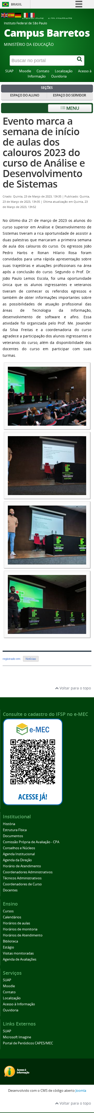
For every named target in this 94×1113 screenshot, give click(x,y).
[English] (4, 14)
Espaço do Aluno (24, 95)
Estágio (8, 947)
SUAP (9, 71)
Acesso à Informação (19, 1004)
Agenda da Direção (17, 860)
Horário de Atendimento (22, 866)
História (9, 824)
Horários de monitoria (20, 929)
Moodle (25, 71)
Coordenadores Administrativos (27, 872)
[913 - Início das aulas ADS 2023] (47, 423)
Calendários (12, 917)
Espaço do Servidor (69, 95)
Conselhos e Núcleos (19, 848)
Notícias (31, 658)
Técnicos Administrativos (22, 878)
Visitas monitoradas (18, 953)
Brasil (16, 4)
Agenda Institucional (19, 854)
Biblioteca (10, 941)
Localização (64, 71)
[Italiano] (25, 14)
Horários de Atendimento (23, 935)
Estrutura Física (15, 830)
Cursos (8, 911)
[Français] (31, 14)
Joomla (80, 1090)
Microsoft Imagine (17, 1037)
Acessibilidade (33, 19)
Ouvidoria (59, 76)
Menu (72, 108)
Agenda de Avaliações (19, 959)
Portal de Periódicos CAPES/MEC (28, 1043)
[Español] (11, 14)
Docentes (10, 890)
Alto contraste (60, 19)
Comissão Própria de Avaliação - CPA (31, 842)
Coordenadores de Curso (22, 884)
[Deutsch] (18, 14)
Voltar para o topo (74, 688)
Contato (43, 71)
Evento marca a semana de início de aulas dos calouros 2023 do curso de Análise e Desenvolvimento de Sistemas (44, 152)
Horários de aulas (16, 923)
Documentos (13, 836)
